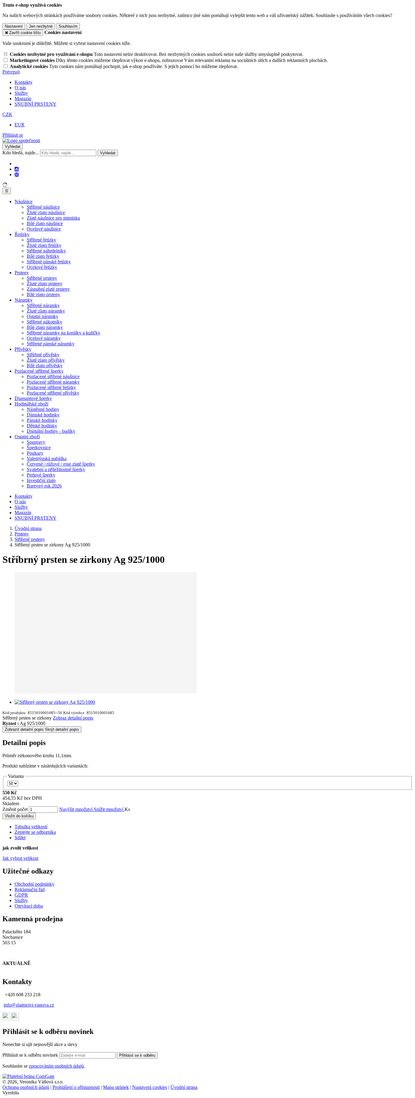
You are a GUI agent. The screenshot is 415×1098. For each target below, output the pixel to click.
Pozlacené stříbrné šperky (39, 371)
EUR (20, 124)
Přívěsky (23, 349)
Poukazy (35, 453)
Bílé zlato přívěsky (45, 365)
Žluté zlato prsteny (44, 283)
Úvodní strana (183, 1087)
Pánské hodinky (42, 420)
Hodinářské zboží (31, 403)
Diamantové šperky (33, 398)
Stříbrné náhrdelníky (46, 250)
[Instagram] (17, 169)
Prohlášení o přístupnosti (76, 1087)
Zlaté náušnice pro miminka (53, 218)
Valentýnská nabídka (47, 458)
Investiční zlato (41, 480)
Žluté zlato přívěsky (46, 360)
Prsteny (22, 272)
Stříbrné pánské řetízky (49, 261)
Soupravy (36, 442)
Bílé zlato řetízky (43, 256)
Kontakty (24, 82)
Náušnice (24, 201)
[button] (7, 114)
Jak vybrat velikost (20, 858)
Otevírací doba (29, 905)
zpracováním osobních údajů (56, 1066)
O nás (20, 87)
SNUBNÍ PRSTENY (36, 104)
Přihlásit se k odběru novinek (30, 1055)
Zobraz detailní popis (73, 717)
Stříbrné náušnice (43, 207)
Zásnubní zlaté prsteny (48, 289)
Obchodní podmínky (34, 884)
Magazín (23, 98)
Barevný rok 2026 (44, 485)
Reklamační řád (30, 889)
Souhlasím (68, 26)
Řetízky (22, 234)
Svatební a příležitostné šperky (56, 469)
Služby (21, 93)
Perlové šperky (41, 474)
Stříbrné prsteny (42, 278)
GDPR (21, 895)
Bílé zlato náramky (45, 327)
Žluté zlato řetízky (44, 245)
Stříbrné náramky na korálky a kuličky (63, 332)
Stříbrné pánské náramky (50, 343)
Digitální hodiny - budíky (51, 431)
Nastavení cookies (149, 1087)
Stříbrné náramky (43, 305)
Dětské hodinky (42, 425)
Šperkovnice (39, 447)
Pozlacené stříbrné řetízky (51, 387)
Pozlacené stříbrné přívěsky (53, 392)
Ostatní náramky (42, 316)
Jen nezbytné (41, 26)
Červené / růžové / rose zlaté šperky (61, 464)
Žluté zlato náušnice (46, 212)
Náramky (24, 300)
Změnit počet (15, 809)
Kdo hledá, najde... (20, 152)
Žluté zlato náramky (46, 310)
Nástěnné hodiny (43, 409)
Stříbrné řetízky (41, 239)
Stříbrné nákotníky (44, 321)
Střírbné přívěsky (43, 354)
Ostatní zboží (27, 436)
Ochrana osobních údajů (25, 1087)
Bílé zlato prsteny (43, 294)
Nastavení (14, 26)
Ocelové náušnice (44, 228)
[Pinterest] (17, 174)
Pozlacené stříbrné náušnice (53, 376)
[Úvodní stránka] (21, 140)
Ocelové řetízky (42, 267)
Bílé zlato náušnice (45, 223)
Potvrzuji (11, 71)
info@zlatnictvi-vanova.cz (29, 1004)
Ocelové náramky (44, 338)
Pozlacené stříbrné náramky (53, 382)
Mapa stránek (116, 1087)
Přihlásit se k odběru (137, 1055)
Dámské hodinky (43, 414)
